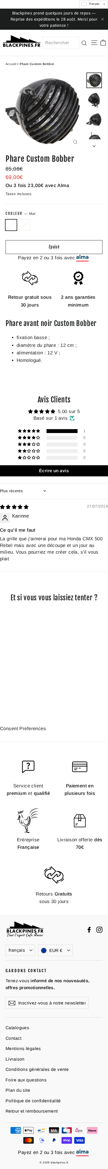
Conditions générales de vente (37, 1069)
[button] (29, 431)
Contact (13, 1038)
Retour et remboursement (32, 1111)
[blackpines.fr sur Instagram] (99, 929)
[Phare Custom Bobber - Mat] (9, 697)
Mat (11, 225)
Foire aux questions (26, 1080)
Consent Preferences (23, 728)
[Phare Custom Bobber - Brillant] (15, 697)
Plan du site (18, 1090)
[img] (14, 507)
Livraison (15, 1059)
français (17, 950)
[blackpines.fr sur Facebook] (89, 929)
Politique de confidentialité (33, 1100)
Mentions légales (23, 1048)
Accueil (11, 64)
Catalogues (17, 1027)
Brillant (24, 225)
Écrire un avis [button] (54, 470)
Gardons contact (26, 970)
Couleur (20, 213)
